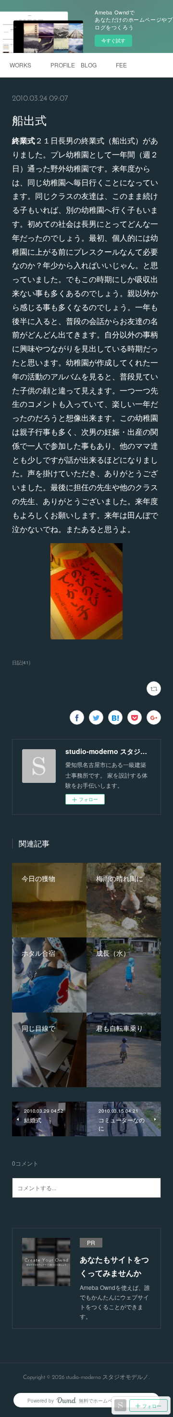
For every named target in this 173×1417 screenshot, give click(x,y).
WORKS (20, 65)
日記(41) (21, 662)
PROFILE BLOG (73, 65)
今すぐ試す (113, 40)
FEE (121, 65)
